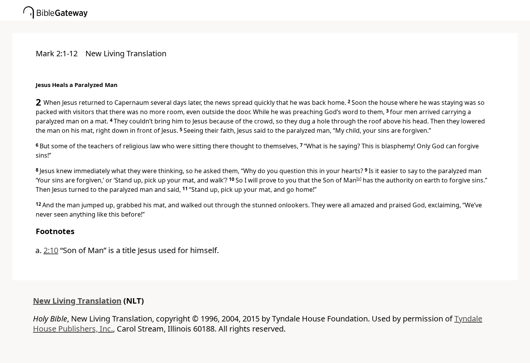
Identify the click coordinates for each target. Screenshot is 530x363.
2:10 (50, 250)
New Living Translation (77, 300)
